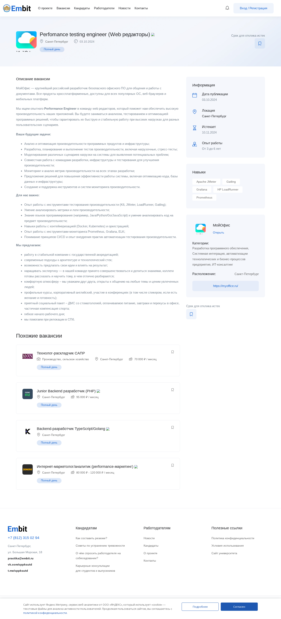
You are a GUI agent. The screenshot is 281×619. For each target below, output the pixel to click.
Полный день (52, 49)
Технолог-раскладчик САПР (61, 353)
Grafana (201, 189)
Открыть (218, 232)
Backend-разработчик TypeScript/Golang (71, 429)
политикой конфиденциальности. (45, 613)
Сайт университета (224, 553)
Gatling (231, 181)
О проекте (45, 8)
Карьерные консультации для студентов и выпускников (95, 568)
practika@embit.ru (21, 558)
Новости (124, 8)
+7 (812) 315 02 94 (23, 538)
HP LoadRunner (227, 189)
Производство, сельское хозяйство (65, 359)
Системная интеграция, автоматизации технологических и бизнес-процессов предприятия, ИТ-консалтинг (220, 259)
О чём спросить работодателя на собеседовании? (98, 556)
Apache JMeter (206, 181)
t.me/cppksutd (18, 570)
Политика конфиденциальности (232, 538)
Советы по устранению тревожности (100, 545)
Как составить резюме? (91, 538)
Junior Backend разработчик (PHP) (66, 391)
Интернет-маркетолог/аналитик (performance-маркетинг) (85, 467)
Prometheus (204, 197)
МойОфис (221, 225)
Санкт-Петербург (56, 41)
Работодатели (104, 8)
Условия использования (227, 545)
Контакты (141, 8)
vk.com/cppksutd (20, 564)
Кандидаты (82, 8)
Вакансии (63, 8)
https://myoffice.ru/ (225, 286)
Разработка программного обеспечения (220, 248)
